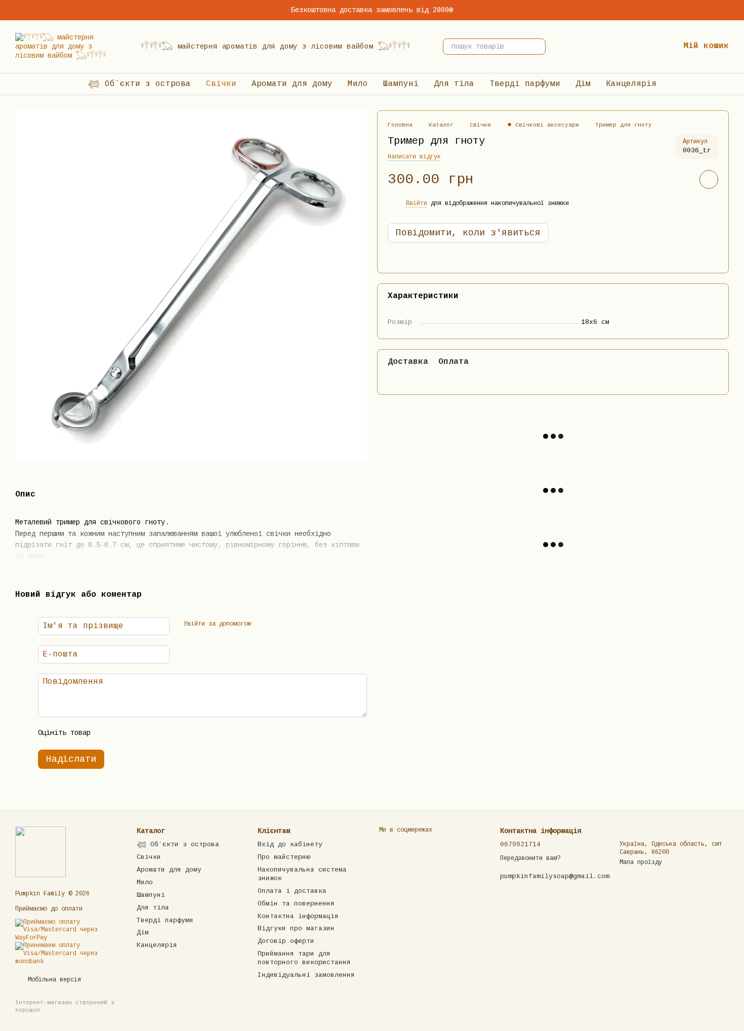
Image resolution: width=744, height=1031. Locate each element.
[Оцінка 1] (109, 733)
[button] (736, 10)
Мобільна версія (52, 979)
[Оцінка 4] (158, 733)
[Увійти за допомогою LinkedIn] (297, 624)
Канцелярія (631, 84)
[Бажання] (639, 46)
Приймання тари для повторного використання (304, 958)
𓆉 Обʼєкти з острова (139, 84)
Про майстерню (284, 857)
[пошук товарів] (537, 46)
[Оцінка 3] (142, 733)
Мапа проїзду (640, 862)
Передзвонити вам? (530, 858)
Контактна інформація (298, 916)
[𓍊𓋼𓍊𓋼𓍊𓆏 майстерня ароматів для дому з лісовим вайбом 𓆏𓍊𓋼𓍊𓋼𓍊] (40, 851)
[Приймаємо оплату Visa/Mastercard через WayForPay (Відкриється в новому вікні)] (68, 930)
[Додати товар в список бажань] (708, 180)
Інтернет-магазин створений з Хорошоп (64, 1006)
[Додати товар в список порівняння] (680, 180)
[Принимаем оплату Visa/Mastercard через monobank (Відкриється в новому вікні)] (68, 954)
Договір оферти (286, 941)
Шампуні (401, 84)
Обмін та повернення (296, 904)
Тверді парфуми (524, 84)
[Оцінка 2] (125, 733)
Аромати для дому (292, 84)
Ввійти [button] (416, 203)
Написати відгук (414, 157)
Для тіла (454, 84)
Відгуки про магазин (296, 928)
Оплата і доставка (292, 891)
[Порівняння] (606, 46)
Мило (358, 84)
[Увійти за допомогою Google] (280, 624)
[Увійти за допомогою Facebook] (264, 624)
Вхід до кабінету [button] (290, 844)
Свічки (221, 84)
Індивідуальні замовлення (306, 975)
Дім (583, 84)
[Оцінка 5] (174, 733)
